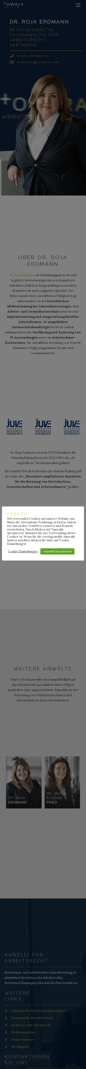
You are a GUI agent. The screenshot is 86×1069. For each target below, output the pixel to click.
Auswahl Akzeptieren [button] (57, 551)
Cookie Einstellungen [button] (22, 551)
